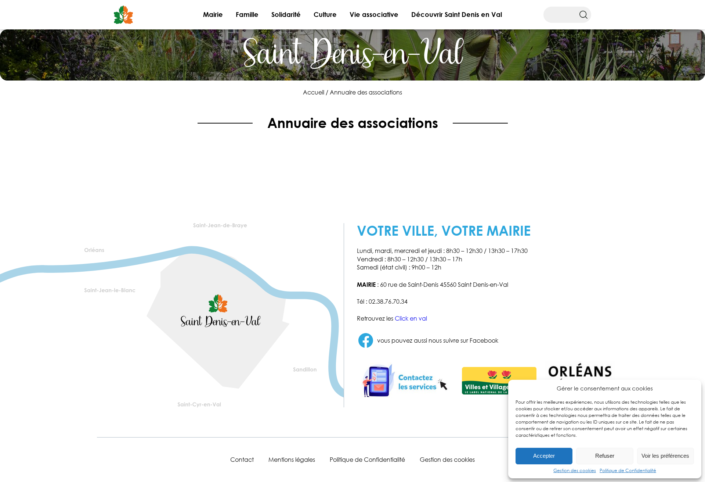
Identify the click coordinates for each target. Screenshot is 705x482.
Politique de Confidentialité (628, 470)
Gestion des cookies (574, 470)
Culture (325, 14)
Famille (247, 14)
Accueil (313, 92)
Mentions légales (291, 459)
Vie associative (374, 14)
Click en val (411, 318)
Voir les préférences (665, 456)
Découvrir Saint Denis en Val (456, 14)
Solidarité (286, 14)
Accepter (544, 456)
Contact (242, 459)
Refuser (604, 456)
